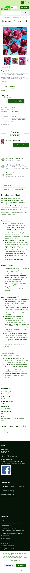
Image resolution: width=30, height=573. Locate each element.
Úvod (5, 17)
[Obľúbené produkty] (12, 7)
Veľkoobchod (4, 543)
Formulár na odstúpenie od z (11, 533)
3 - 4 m (14, 113)
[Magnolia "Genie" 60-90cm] (2, 141)
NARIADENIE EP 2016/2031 (7, 545)
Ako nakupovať (5, 535)
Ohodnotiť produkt (15, 66)
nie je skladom (21, 145)
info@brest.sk (8, 459)
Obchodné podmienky (7, 525)
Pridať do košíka (16, 101)
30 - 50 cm (15, 111)
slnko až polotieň (16, 114)
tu (21, 570)
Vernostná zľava (5, 538)
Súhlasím (21, 565)
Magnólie (14, 17)
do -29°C (14, 116)
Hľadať (25, 12)
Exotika (8, 17)
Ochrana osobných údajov (8, 540)
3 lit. (13, 109)
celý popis (3, 81)
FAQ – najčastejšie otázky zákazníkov (11, 523)
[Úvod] (5, 7)
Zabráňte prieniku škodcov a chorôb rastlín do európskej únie (9, 549)
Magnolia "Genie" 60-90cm (13, 140)
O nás (2, 520)
